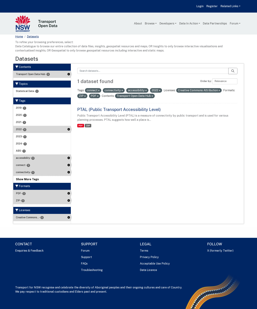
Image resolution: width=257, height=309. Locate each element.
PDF (80, 125)
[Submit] (232, 71)
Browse (150, 23)
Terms (144, 250)
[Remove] (98, 91)
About (138, 23)
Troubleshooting (92, 270)
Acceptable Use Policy (155, 263)
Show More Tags (27, 179)
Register (212, 6)
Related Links (229, 6)
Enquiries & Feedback (29, 250)
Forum (234, 23)
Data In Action (188, 23)
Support (86, 257)
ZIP (88, 125)
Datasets (33, 36)
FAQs (84, 263)
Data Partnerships (215, 23)
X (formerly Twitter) (220, 250)
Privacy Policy (149, 257)
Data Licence (148, 270)
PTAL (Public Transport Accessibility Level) (119, 109)
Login (200, 6)
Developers (166, 23)
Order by (205, 81)
